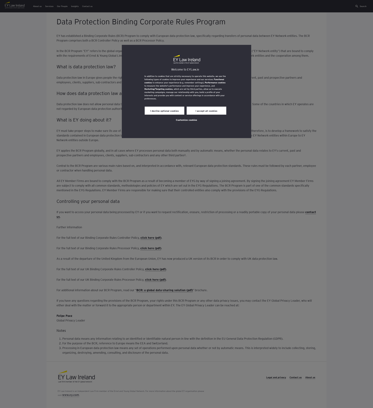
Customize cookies (186, 119)
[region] (186, 91)
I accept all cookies (206, 110)
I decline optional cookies (164, 110)
